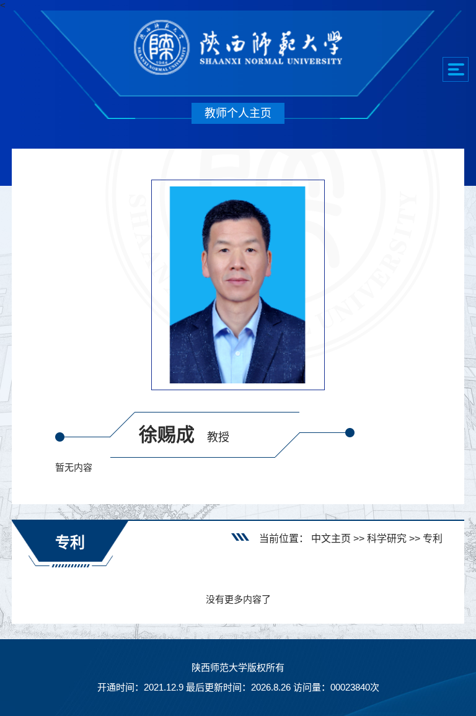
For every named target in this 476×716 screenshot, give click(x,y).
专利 (433, 538)
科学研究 (387, 538)
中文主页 (331, 538)
